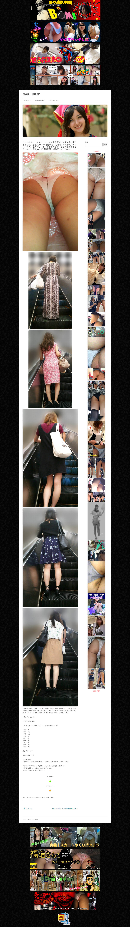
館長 (52, 797)
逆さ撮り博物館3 (31, 94)
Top (125, 922)
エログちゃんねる (27, 100)
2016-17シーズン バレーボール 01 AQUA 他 (65, 808)
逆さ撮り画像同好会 (39, 100)
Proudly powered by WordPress (30, 819)
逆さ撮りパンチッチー (53, 100)
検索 (86, 142)
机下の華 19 (27, 808)
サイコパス (32, 797)
